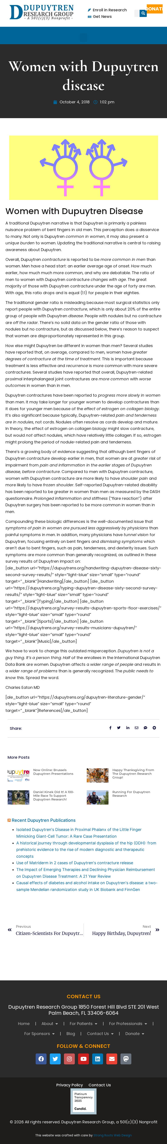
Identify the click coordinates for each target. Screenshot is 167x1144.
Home (24, 1023)
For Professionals (125, 1023)
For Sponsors (37, 1033)
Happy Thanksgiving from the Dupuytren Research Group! (133, 773)
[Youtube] (83, 1058)
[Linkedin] (97, 1058)
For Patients (81, 1023)
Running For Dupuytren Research (131, 794)
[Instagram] (69, 1058)
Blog (71, 1033)
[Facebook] (41, 1058)
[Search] (143, 13)
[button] (83, 37)
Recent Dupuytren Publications (44, 820)
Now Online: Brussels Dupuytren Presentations (53, 772)
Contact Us (98, 1033)
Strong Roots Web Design (113, 1135)
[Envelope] (111, 1058)
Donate (132, 1033)
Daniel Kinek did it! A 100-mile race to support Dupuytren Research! (53, 795)
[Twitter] (55, 1058)
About (47, 1023)
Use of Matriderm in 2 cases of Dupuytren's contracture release (74, 863)
